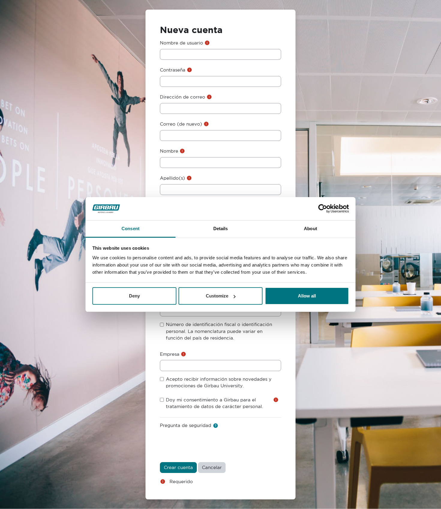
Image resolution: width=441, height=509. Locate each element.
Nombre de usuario (181, 42)
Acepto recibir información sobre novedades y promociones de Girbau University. (219, 382)
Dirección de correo (182, 96)
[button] (215, 426)
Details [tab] (220, 228)
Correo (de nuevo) (181, 123)
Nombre (169, 151)
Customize (217, 295)
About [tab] (310, 228)
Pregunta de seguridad (185, 425)
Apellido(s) (172, 178)
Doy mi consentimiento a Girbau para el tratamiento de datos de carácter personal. (214, 403)
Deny (134, 295)
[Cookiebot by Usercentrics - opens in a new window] (322, 208)
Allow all (307, 295)
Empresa (169, 354)
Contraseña (172, 69)
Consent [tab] (131, 228)
